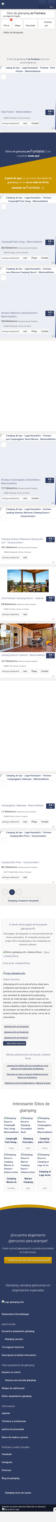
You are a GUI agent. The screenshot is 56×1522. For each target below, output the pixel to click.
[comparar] (3, 77)
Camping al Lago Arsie (45, 1173)
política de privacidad (13, 1429)
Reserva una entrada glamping (20, 1380)
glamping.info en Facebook (16, 1032)
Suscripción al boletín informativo (19, 1355)
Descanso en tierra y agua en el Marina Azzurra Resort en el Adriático (27, 1076)
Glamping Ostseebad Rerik (28, 1141)
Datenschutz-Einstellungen (15, 1314)
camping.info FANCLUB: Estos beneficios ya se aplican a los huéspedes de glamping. (27, 1067)
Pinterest (6, 1470)
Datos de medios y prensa (15, 1437)
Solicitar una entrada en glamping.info (29, 1260)
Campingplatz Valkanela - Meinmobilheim (22, 805)
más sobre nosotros (15, 1043)
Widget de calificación (13, 1388)
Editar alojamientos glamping (17, 1396)
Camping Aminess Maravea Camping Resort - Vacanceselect (22, 541)
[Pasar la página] (48, 87)
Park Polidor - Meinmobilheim (16, 111)
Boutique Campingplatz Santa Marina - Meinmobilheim (21, 481)
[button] (5, 892)
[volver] (7, 87)
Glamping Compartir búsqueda (23, 900)
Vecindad (30, 25)
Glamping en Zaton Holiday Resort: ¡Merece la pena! (27, 1083)
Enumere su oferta (11, 1372)
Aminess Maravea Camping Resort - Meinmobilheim (20, 314)
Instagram (7, 1462)
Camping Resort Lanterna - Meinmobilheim (23, 655)
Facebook (7, 1454)
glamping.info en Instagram (16, 1026)
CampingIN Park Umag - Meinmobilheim (21, 241)
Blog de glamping (10, 1478)
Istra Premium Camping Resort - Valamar (22, 598)
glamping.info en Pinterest (16, 1038)
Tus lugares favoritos (13, 1347)
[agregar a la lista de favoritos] (3, 69)
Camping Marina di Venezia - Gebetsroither (11, 1181)
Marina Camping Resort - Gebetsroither (28, 1181)
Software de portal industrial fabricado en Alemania (23, 1508)
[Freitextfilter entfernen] (42, 4)
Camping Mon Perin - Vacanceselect (20, 862)
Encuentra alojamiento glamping (18, 1331)
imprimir (6, 1413)
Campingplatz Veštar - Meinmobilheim (44, 1141)
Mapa (17, 25)
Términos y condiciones (14, 1421)
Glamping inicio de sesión (17, 1493)
